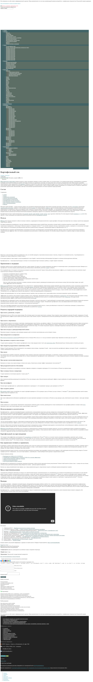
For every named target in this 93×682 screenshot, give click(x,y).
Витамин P (8, 144)
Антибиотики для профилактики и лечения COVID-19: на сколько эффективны (21, 457)
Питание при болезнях (11, 39)
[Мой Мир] (4, 560)
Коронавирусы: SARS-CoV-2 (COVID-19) (13, 456)
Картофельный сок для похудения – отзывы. (22, 539)
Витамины (5, 105)
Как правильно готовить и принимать (12, 201)
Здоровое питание (10, 64)
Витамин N (8, 143)
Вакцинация (3, 611)
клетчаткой (75, 206)
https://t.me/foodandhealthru (54, 542)
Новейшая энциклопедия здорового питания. (24, 528)
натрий (41, 213)
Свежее (5, 30)
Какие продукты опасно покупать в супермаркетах (12, 610)
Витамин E (8, 136)
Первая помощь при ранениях (8, 589)
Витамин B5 (12, 113)
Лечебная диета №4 (10, 53)
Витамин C (8, 128)
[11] (56, 473)
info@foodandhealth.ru (39, 665)
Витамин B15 (12, 124)
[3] (4, 178)
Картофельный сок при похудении (11, 200)
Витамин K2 (12, 141)
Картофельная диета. (36, 537)
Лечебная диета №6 (10, 56)
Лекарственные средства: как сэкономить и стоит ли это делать (15, 606)
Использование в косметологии (10, 199)
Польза (5, 195)
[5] (8, 178)
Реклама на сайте (7, 638)
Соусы (7, 102)
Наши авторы (6, 629)
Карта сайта (3, 661)
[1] (1, 178)
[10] (76, 439)
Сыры (7, 101)
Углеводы (11, 151)
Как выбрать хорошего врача (7, 604)
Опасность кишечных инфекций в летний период (14, 621)
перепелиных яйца (50, 343)
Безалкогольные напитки (14, 74)
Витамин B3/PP (12, 111)
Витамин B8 (12, 117)
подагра (40, 306)
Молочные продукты (11, 88)
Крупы (7, 81)
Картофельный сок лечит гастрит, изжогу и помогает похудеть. (24, 531)
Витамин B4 (12, 112)
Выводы (5, 204)
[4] (6, 178)
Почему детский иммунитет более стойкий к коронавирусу (14, 595)
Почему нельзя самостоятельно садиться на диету (17, 47)
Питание (5, 61)
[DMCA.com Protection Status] (5, 656)
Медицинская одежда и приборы (13, 37)
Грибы (7, 86)
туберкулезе (67, 296)
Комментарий (4, 574)
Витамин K (8, 139)
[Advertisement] (45, 19)
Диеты (4, 45)
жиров (33, 207)
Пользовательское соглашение (10, 637)
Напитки (8, 70)
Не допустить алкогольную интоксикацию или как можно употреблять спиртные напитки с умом (26, 623)
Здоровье (5, 31)
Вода (7, 156)
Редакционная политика (9, 635)
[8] (44, 436)
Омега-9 (8, 166)
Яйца (7, 84)
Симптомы (8, 34)
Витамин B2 (12, 110)
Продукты (5, 69)
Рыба (7, 85)
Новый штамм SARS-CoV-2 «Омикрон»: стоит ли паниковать (15, 593)
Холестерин (9, 161)
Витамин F (8, 138)
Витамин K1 (12, 140)
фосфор (37, 213)
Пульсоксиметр (4, 581)
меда (84, 404)
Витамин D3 (12, 133)
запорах (31, 287)
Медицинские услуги (11, 36)
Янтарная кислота (5, 584)
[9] (12, 439)
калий (34, 213)
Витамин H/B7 (12, 116)
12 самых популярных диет (7, 582)
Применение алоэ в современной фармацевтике (14, 622)
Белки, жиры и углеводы (11, 147)
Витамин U (8, 145)
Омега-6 (8, 165)
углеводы (47, 207)
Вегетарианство (9, 68)
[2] (3, 178)
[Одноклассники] (2, 560)
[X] (5, 560)
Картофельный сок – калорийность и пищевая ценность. (35, 536)
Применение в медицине (9, 197)
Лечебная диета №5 (10, 54)
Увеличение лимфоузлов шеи (7, 586)
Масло (7, 97)
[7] (37, 405)
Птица (7, 83)
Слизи (7, 159)
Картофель (12, 181)
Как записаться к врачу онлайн (8, 603)
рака (35, 298)
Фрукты (8, 79)
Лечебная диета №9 (10, 59)
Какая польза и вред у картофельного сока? (48, 530)
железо (45, 213)
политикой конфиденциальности (19, 667)
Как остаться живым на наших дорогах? (12, 461)
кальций (26, 213)
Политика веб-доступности (9, 634)
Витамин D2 (12, 132)
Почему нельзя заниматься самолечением (10, 605)
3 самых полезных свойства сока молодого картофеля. (32, 529)
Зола (7, 157)
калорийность (28, 437)
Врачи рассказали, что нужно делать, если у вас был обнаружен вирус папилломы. (40, 534)
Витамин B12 (12, 122)
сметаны (79, 422)
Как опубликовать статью (9, 633)
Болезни (8, 32)
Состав (5, 194)
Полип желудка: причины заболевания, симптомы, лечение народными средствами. (45, 535)
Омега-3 (8, 163)
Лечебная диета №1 (10, 50)
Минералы (8, 152)
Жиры (10, 150)
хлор (49, 213)
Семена (7, 99)
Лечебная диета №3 (10, 52)
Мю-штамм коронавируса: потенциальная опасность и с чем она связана (17, 597)
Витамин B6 (12, 114)
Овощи (7, 78)
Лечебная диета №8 (10, 58)
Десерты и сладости (10, 96)
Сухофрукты (9, 92)
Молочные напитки (13, 75)
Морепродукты (9, 95)
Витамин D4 (12, 134)
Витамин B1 (12, 108)
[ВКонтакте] (1, 560)
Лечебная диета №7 (10, 57)
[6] (1, 399)
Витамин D (8, 129)
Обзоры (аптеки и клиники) (12, 43)
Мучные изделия (10, 100)
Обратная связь (6, 639)
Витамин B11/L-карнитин (15, 121)
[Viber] (7, 560)
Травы (7, 77)
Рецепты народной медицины (10, 198)
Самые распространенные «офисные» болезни (14, 458)
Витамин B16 (12, 125)
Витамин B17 (12, 127)
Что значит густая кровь (6, 587)
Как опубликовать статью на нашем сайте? (10, 3)
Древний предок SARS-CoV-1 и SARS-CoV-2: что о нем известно (16, 596)
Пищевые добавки (7, 103)
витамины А (76, 213)
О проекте (5, 628)
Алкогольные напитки (14, 72)
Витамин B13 (12, 123)
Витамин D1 (12, 130)
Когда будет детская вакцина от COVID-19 (10, 598)
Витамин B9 (12, 118)
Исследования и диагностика (13, 40)
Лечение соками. (17, 540)
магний (30, 213)
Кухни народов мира (11, 67)
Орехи (7, 89)
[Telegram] (10, 560)
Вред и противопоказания (9, 203)
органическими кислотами (7, 207)
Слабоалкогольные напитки (15, 73)
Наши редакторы (7, 630)
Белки (10, 149)
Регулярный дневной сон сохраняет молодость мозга (15, 618)
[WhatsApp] (8, 560)
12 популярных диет (10, 46)
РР (83, 213)
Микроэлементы (12, 154)
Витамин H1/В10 (13, 119)
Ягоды (7, 90)
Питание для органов (11, 63)
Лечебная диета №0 (10, 48)
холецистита (63, 295)
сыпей (47, 267)
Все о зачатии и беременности (10, 620)
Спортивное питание (11, 65)
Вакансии (5, 632)
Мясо (7, 80)
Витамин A (8, 106)
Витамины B (9, 107)
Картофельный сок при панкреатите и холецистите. (35, 533)
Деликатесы (9, 94)
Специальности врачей (11, 41)
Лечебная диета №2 (10, 51)
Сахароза (8, 162)
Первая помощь (9, 35)
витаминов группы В (42, 215)
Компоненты (6, 146)
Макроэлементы (12, 155)
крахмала (23, 184)
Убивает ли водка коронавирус (10, 459)
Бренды (8, 42)
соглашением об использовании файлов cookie (39, 667)
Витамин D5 (12, 135)
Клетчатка (8, 160)
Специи (8, 91)
